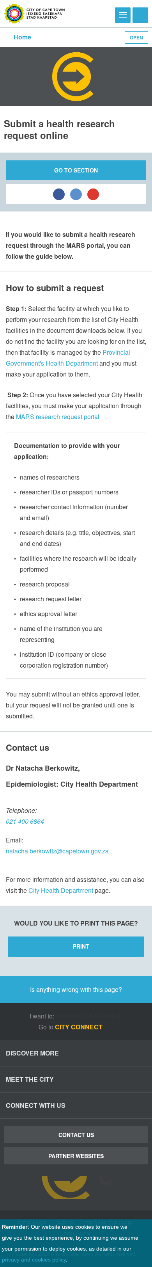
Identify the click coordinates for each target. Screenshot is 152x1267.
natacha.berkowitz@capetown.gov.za (57, 850)
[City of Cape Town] (34, 13)
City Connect (79, 1026)
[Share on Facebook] (59, 194)
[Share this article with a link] (93, 194)
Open (136, 37)
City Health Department (60, 890)
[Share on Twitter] (76, 194)
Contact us (76, 1135)
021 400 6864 (25, 821)
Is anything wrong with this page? (76, 989)
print (81, 946)
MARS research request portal (57, 416)
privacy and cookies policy (34, 1259)
